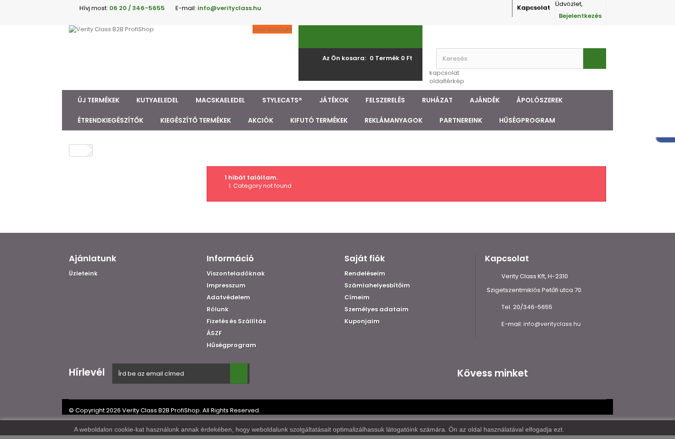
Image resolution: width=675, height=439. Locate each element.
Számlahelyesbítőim (377, 285)
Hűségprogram (527, 120)
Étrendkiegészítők (110, 120)
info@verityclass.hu (552, 324)
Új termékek (98, 100)
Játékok (334, 100)
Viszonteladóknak (236, 273)
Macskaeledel (220, 100)
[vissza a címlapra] (78, 150)
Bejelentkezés (580, 15)
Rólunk (218, 309)
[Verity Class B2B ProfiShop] (154, 57)
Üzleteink (83, 273)
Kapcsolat (533, 7)
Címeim (357, 297)
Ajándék (485, 100)
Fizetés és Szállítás (236, 321)
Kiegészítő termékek (195, 120)
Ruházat (437, 100)
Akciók (260, 120)
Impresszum (226, 285)
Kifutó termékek (319, 120)
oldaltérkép (446, 81)
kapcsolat (444, 72)
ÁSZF (214, 333)
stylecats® (282, 100)
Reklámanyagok (393, 120)
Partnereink (460, 120)
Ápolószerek (539, 100)
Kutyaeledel (157, 100)
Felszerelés (385, 100)
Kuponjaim (362, 321)
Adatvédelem (228, 297)
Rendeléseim (364, 273)
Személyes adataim (376, 309)
